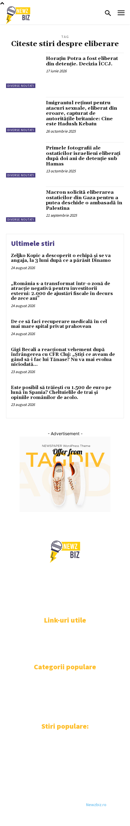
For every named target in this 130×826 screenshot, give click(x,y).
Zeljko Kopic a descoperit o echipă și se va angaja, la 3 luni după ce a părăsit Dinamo (61, 258)
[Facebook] (10, 604)
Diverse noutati (20, 86)
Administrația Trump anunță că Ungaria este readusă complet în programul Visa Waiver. (62, 745)
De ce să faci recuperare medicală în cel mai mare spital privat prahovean (59, 324)
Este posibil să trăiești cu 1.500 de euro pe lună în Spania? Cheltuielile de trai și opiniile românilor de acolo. (61, 392)
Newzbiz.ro (96, 804)
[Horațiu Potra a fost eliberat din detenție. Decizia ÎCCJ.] (23, 70)
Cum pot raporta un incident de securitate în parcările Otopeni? (63, 773)
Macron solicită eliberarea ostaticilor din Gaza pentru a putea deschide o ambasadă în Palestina (84, 200)
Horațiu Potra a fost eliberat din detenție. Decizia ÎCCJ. (82, 61)
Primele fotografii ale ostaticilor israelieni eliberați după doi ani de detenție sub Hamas (83, 156)
